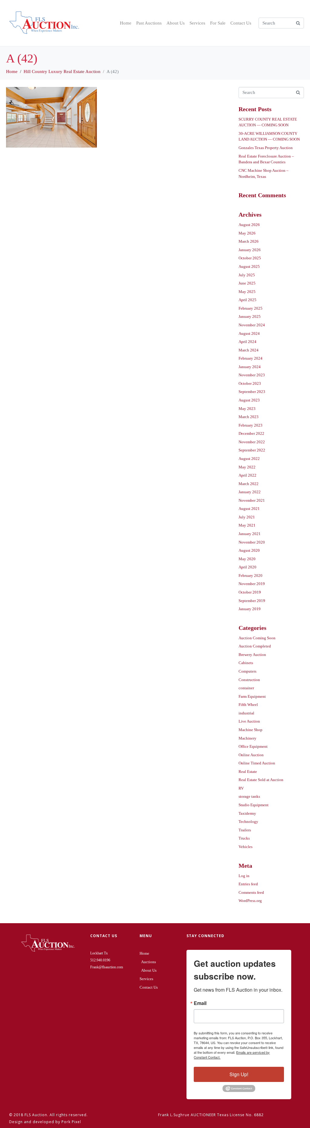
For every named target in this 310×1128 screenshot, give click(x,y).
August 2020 (249, 550)
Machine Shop (250, 729)
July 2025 (247, 275)
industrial (246, 713)
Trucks (244, 838)
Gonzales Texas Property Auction (266, 147)
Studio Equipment (254, 805)
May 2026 (247, 233)
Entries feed (248, 884)
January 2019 (250, 609)
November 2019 (252, 583)
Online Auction (251, 755)
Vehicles (245, 846)
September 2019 (252, 600)
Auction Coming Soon (257, 638)
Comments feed (251, 892)
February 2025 (250, 308)
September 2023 (252, 391)
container (246, 688)
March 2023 (249, 416)
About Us (176, 23)
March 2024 (249, 350)
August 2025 (249, 266)
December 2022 (251, 433)
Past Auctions (149, 23)
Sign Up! (238, 1074)
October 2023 (250, 383)
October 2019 (250, 592)
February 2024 (250, 358)
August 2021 (249, 508)
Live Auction (249, 721)
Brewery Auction (252, 654)
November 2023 (252, 375)
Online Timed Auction (257, 763)
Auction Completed (255, 646)
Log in (244, 875)
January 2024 (250, 366)
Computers (247, 671)
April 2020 (247, 567)
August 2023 (249, 400)
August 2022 (249, 458)
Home (125, 23)
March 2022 (249, 483)
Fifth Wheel (248, 704)
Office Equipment (253, 746)
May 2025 (247, 291)
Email (200, 1003)
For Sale (218, 23)
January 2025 (250, 316)
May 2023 (247, 408)
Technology (248, 821)
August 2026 (249, 224)
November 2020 (252, 542)
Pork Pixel (71, 1121)
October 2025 (250, 258)
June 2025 (247, 283)
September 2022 (252, 450)
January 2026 (250, 250)
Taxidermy (247, 813)
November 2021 (252, 500)
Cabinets (246, 662)
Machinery (247, 738)
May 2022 (247, 467)
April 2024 (247, 341)
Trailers (245, 830)
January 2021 (250, 533)
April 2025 (247, 300)
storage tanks (249, 796)
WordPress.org (250, 900)
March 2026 (249, 241)
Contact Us (240, 23)
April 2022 (247, 475)
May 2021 (247, 525)
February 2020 (250, 575)
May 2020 (247, 559)
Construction (249, 679)
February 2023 (250, 425)
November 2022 (252, 442)
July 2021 (247, 517)
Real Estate (248, 771)
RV (241, 788)
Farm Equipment (252, 696)
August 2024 (249, 333)
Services (197, 23)
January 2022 (250, 492)
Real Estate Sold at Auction (261, 779)
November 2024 (252, 325)
